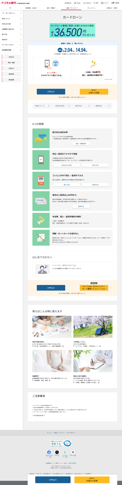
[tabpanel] (72, 30)
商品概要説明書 (38, 415)
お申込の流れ (60, 106)
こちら (89, 54)
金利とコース (39, 106)
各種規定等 (49, 475)
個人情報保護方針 (38, 475)
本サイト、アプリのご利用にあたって (65, 475)
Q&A (39, 473)
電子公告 (78, 473)
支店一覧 (71, 463)
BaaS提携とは (58, 473)
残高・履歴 (11, 63)
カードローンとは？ (8, 45)
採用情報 (47, 473)
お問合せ (32, 473)
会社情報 (67, 3)
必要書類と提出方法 (8, 29)
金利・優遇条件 (81, 143)
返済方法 (99, 106)
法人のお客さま (87, 3)
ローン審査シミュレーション (94, 287)
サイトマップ (83, 475)
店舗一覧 (76, 3)
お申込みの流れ (66, 165)
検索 (97, 3)
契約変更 (11, 80)
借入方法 (78, 106)
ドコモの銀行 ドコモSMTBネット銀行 (16, 3)
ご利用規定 (87, 473)
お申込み (51, 91)
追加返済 (11, 74)
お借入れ (11, 68)
